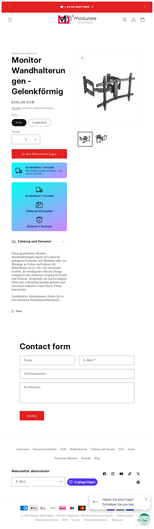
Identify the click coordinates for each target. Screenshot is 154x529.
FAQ (121, 449)
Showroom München (66, 458)
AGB (63, 449)
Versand (16, 108)
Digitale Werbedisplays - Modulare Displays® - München (60, 515)
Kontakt (86, 458)
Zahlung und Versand (103, 449)
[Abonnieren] (60, 481)
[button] (10, 19)
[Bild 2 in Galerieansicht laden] (101, 139)
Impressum (22, 449)
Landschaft (39, 122)
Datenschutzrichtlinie (45, 449)
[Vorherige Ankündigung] (9, 7)
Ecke (19, 122)
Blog (97, 458)
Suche (131, 449)
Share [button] (19, 311)
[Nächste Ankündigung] (144, 7)
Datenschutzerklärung (46, 520)
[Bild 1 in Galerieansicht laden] (85, 139)
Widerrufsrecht (78, 449)
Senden (32, 415)
